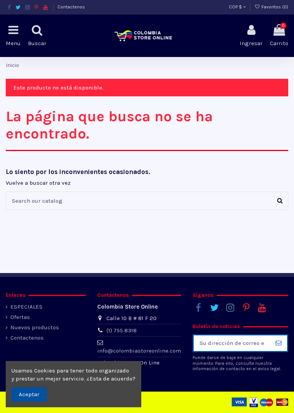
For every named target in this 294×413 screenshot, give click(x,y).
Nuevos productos (34, 327)
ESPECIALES (26, 306)
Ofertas (20, 317)
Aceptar (29, 394)
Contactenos (71, 7)
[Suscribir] (278, 343)
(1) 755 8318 (121, 330)
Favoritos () (274, 7)
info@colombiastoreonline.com (139, 350)
